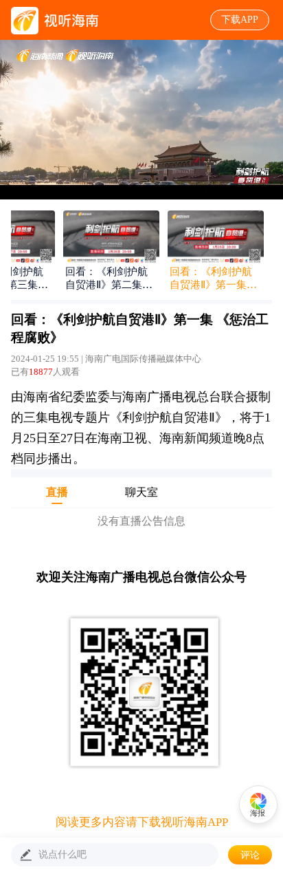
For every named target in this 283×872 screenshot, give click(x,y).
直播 (57, 492)
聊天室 (141, 492)
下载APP (239, 19)
